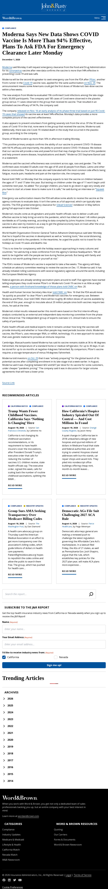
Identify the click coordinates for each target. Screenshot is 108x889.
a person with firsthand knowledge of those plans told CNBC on (43, 286)
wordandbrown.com (28, 816)
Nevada (63, 657)
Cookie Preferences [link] (12, 887)
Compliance (10, 28)
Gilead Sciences (64, 204)
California (13, 657)
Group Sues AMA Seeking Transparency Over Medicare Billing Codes (27, 515)
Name (10, 622)
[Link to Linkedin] (9, 880)
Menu (97, 18)
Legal (68, 875)
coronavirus (15, 70)
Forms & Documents (64, 839)
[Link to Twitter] (14, 880)
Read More (15, 485)
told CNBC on (60, 292)
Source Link (8, 382)
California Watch (19, 406)
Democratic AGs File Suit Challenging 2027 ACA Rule (80, 515)
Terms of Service (82, 875)
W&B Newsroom (11, 859)
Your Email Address (17, 637)
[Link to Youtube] (20, 880)
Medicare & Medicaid (13, 839)
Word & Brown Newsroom (68, 844)
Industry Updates (34, 506)
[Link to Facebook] (4, 880)
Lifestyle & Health (11, 844)
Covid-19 (27, 82)
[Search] (91, 594)
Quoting (58, 829)
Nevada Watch (9, 854)
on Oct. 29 (33, 358)
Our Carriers (60, 834)
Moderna (7, 67)
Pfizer (92, 79)
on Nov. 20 (89, 82)
